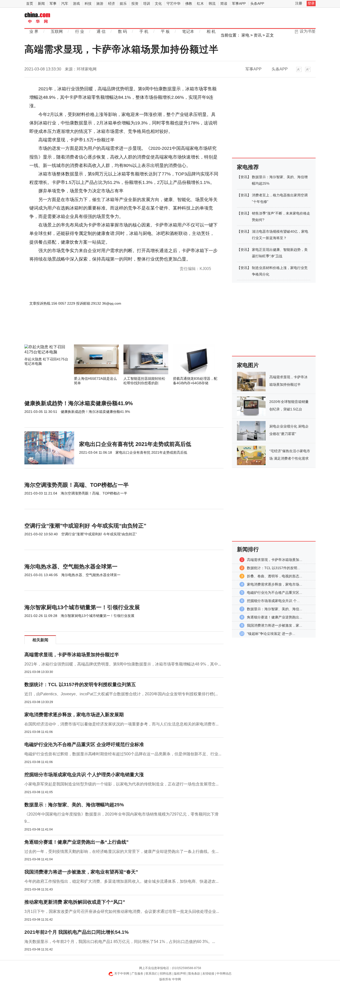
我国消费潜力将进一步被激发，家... (274, 625)
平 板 (165, 31)
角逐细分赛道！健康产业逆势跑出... (274, 617)
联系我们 (152, 973)
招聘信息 (166, 973)
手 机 (143, 31)
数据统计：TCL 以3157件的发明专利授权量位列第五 (80, 684)
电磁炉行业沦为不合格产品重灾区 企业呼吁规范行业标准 (84, 744)
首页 (29, 3)
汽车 (64, 3)
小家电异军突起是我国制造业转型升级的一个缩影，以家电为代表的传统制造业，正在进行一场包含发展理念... (121, 784)
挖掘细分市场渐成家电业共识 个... (273, 601)
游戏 (76, 3)
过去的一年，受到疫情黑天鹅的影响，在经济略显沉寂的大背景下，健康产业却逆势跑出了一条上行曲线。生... (121, 851)
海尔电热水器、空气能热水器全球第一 (70, 566)
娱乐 (123, 3)
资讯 (258, 35)
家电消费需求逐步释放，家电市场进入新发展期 (74, 714)
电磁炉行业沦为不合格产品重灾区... (274, 593)
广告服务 (137, 973)
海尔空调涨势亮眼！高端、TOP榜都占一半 (76, 485)
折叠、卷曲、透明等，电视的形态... (274, 576)
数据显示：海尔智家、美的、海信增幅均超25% (74, 804)
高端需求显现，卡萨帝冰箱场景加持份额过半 (71, 654)
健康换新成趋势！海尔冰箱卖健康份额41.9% (78, 403)
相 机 (211, 31)
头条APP (257, 3)
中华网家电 (37, 18)
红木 (200, 3)
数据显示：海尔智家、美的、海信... (274, 609)
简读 (223, 3)
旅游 (99, 3)
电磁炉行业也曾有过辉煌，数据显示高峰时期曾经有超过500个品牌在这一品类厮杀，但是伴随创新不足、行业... (122, 754)
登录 (311, 3)
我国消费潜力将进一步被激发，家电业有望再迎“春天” (81, 872)
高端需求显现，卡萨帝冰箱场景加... (274, 560)
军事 (53, 3)
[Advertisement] (109, 331)
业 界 (33, 31)
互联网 (57, 31)
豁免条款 (194, 973)
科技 (88, 3)
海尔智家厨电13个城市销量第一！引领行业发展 (82, 607)
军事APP (239, 3)
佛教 (188, 3)
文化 (158, 3)
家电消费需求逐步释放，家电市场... (274, 584)
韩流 (212, 3)
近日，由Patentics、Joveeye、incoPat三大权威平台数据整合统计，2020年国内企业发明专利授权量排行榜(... (121, 694)
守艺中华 (173, 3)
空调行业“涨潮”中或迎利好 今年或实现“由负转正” (85, 526)
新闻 (41, 3)
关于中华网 (121, 973)
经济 (111, 3)
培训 (146, 3)
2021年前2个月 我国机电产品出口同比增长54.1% (76, 932)
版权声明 (180, 973)
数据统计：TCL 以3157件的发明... (273, 568)
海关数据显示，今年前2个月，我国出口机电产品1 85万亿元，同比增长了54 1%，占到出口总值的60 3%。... (119, 941)
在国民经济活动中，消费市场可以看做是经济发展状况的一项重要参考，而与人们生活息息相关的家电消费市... (121, 724)
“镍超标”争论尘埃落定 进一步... (271, 634)
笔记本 (188, 31)
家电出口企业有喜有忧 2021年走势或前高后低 (135, 444)
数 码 (122, 31)
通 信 (101, 31)
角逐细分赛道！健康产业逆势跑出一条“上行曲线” (76, 842)
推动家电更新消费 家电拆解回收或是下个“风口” (74, 902)
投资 (134, 3)
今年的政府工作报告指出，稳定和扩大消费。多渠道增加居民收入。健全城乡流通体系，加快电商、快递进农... (121, 881)
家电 (245, 35)
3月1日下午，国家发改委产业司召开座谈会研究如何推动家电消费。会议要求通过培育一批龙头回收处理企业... (121, 911)
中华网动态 (224, 973)
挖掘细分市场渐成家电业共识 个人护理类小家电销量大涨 (84, 774)
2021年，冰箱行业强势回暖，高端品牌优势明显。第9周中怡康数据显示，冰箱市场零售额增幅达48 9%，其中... (122, 664)
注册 (298, 3)
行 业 (79, 31)
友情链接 (208, 973)
